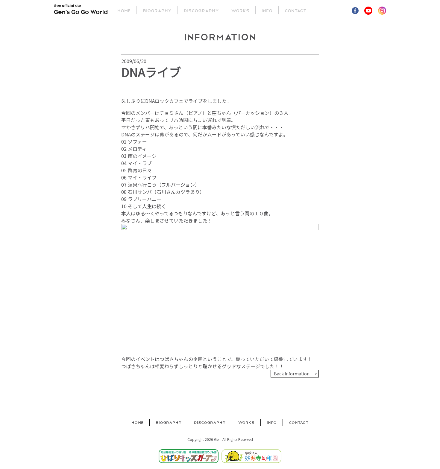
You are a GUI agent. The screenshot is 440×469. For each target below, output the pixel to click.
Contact (296, 10)
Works (240, 10)
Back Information (291, 374)
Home (124, 10)
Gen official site (81, 10)
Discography (201, 10)
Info (267, 10)
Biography (157, 10)
